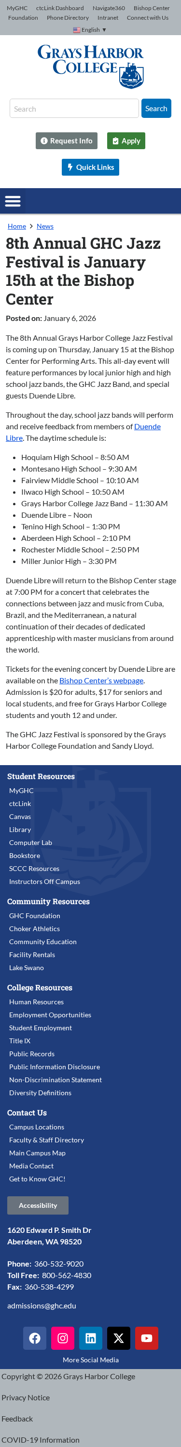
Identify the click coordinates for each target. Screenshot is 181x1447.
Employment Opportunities (50, 1015)
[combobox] (74, 108)
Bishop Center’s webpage (101, 680)
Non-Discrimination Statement (55, 1080)
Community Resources (48, 901)
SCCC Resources (34, 868)
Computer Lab (30, 842)
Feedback (17, 1418)
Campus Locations (36, 1127)
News (45, 226)
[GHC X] (118, 1338)
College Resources (39, 987)
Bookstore (24, 855)
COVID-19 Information (40, 1439)
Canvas (20, 816)
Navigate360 (109, 8)
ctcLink (20, 803)
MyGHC (17, 8)
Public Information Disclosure (54, 1067)
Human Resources (36, 1002)
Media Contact (31, 1166)
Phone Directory (68, 17)
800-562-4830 (66, 1275)
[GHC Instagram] (62, 1338)
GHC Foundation (34, 915)
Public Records (32, 1054)
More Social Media (91, 1360)
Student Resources (41, 776)
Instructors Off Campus (44, 881)
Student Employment (40, 1028)
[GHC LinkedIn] (90, 1338)
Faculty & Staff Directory (46, 1140)
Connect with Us (147, 17)
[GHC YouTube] (146, 1338)
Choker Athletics (34, 928)
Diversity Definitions (40, 1092)
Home (17, 226)
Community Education (43, 941)
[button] (13, 201)
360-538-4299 (49, 1286)
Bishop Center (152, 8)
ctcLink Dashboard (60, 8)
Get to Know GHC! (37, 1179)
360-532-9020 (59, 1263)
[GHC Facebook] (34, 1338)
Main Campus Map (37, 1153)
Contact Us (27, 1112)
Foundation (23, 17)
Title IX (19, 1041)
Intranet (107, 17)
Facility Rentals (32, 954)
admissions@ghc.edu (41, 1305)
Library (20, 829)
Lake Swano (26, 967)
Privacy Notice (25, 1397)
